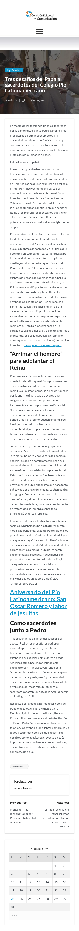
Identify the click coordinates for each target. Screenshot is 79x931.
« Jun (14, 915)
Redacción (23, 781)
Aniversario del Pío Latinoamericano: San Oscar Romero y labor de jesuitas (38, 603)
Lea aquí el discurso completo (42, 345)
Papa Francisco (13, 70)
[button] (23, 788)
